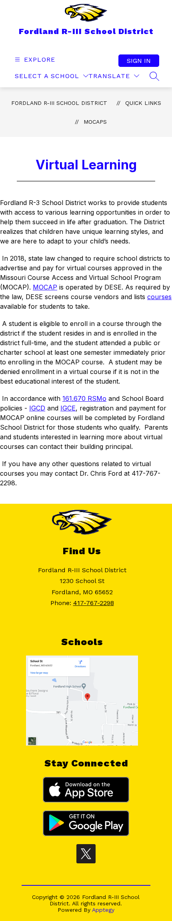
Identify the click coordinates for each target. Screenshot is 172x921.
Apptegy (103, 910)
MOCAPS (95, 122)
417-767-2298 (93, 603)
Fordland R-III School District (59, 103)
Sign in (139, 60)
